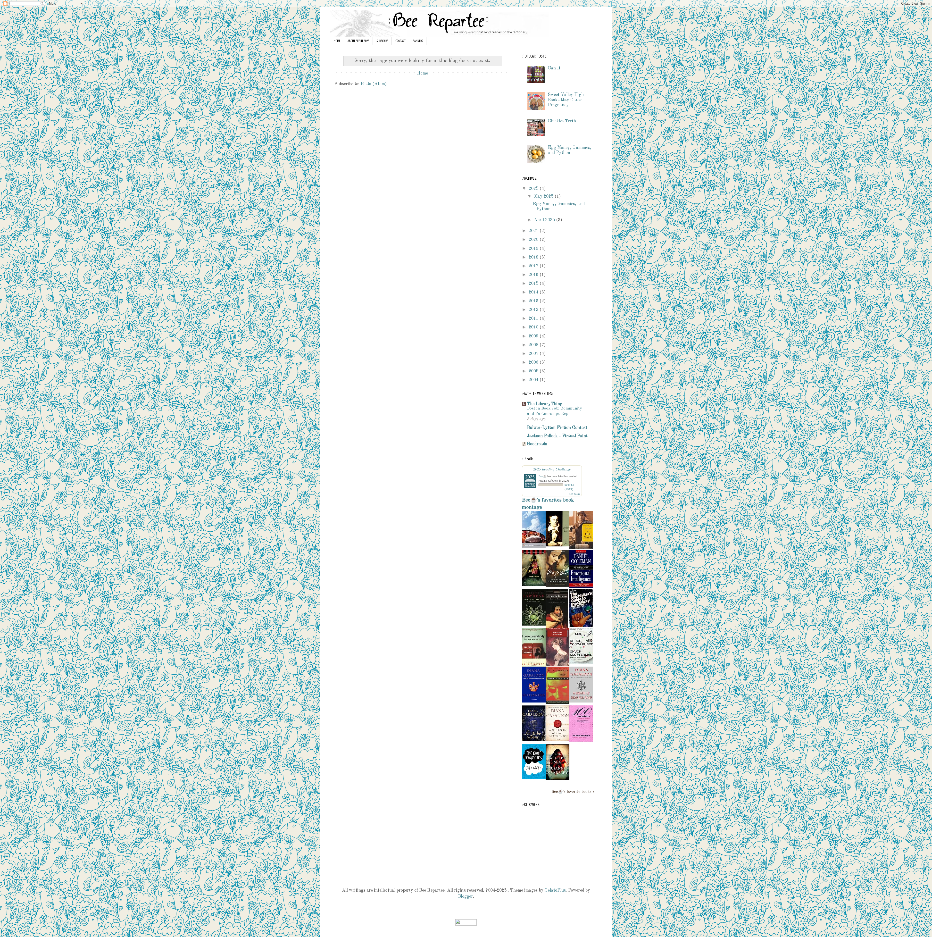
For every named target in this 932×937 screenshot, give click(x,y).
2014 (534, 292)
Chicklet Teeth (562, 121)
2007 (534, 353)
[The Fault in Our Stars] (534, 778)
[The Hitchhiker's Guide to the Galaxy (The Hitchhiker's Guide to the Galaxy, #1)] (581, 626)
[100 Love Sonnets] (581, 741)
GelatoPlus (555, 890)
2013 (534, 301)
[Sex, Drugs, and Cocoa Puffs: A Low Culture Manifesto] (581, 663)
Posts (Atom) (374, 84)
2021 (534, 231)
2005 (534, 371)
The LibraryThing (544, 404)
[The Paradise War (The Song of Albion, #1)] (534, 624)
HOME (337, 41)
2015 (534, 283)
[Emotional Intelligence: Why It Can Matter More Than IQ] (581, 586)
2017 (534, 266)
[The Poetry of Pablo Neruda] (581, 548)
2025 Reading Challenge (552, 468)
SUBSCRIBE (382, 41)
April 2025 (545, 220)
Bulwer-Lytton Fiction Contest (557, 428)
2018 (534, 257)
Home (422, 73)
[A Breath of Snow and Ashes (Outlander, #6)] (581, 701)
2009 (534, 336)
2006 (534, 362)
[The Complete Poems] (557, 545)
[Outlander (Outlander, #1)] (534, 701)
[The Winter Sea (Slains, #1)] (557, 779)
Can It (554, 68)
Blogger (465, 896)
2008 (534, 345)
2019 (534, 248)
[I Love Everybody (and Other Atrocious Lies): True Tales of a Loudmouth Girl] (534, 665)
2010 (534, 327)
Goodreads (537, 444)
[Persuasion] (557, 664)
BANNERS (418, 41)
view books (574, 493)
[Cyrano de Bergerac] (557, 626)
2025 (534, 188)
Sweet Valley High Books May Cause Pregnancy (566, 99)
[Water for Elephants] (534, 585)
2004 (534, 380)
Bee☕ (543, 476)
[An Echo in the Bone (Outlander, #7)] (534, 740)
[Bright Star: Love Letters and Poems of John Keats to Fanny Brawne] (557, 585)
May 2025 (544, 196)
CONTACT (400, 41)
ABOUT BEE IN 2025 (358, 41)
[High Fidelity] (557, 703)
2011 (534, 318)
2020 (534, 239)
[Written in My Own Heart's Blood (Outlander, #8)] (557, 739)
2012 (534, 310)
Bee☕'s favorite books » (573, 792)
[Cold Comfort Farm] (534, 546)
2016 (534, 275)
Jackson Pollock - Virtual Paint (557, 436)
